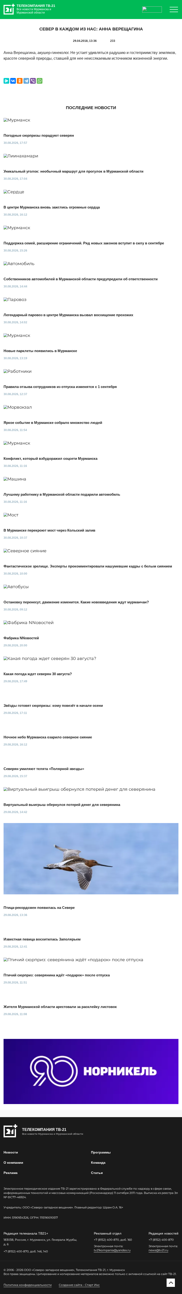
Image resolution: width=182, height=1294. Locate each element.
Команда (98, 1162)
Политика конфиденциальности (28, 1285)
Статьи (97, 1173)
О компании (13, 1162)
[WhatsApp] (39, 81)
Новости (11, 1152)
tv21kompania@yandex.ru (112, 1250)
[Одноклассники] (20, 81)
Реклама (11, 1173)
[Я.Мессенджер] (6, 81)
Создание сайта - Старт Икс (79, 1285)
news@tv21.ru (158, 1250)
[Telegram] (26, 81)
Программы (101, 1152)
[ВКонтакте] (13, 81)
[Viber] (33, 81)
